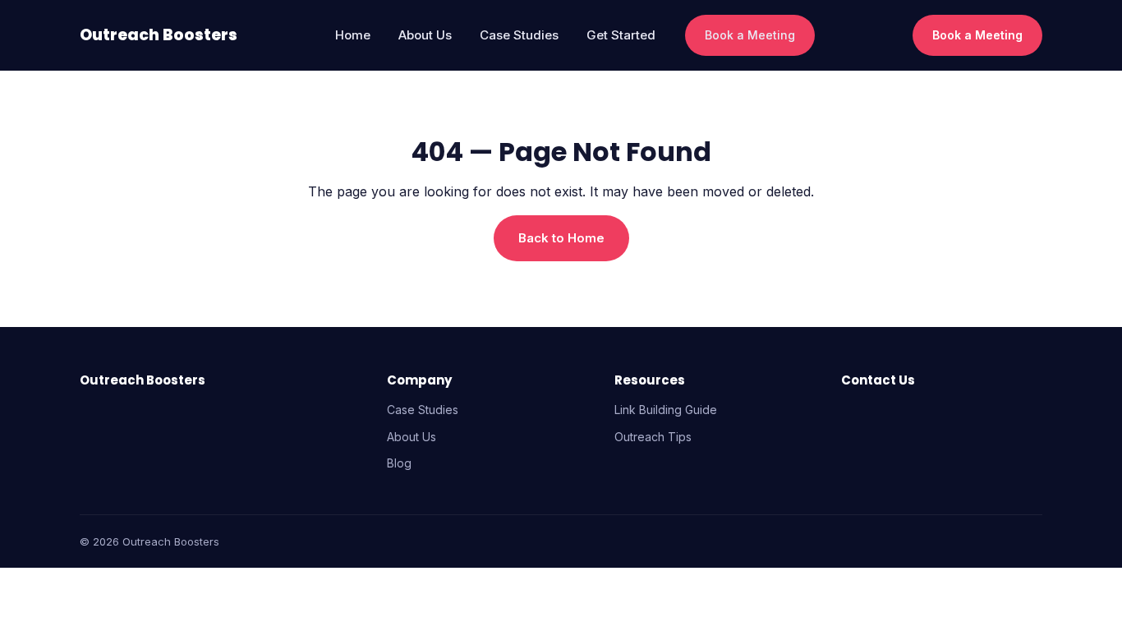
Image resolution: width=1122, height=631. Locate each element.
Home (352, 35)
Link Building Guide (665, 410)
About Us (425, 35)
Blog (399, 463)
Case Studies (519, 35)
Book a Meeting (750, 35)
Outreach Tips (653, 437)
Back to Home (561, 238)
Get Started (620, 35)
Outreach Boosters (158, 35)
